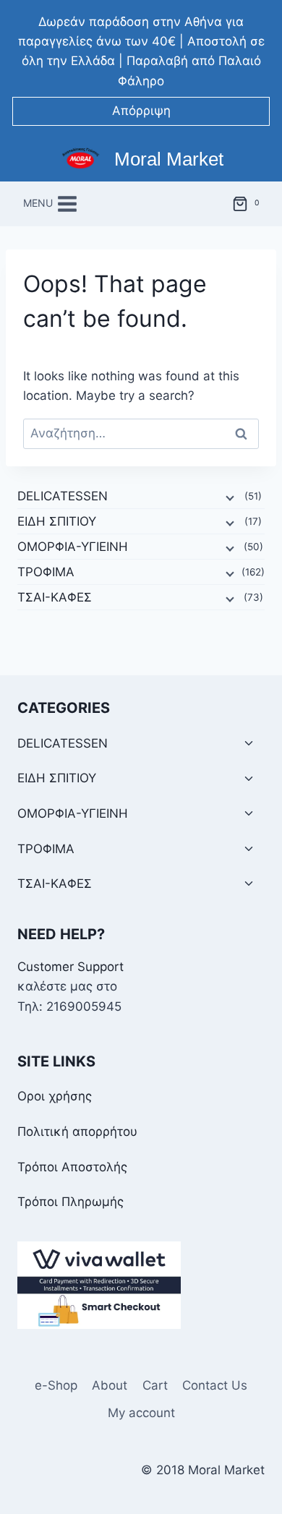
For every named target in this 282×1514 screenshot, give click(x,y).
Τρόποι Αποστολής (72, 1167)
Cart (155, 1385)
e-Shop (56, 1385)
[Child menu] (228, 497)
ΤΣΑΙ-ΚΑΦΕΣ (54, 597)
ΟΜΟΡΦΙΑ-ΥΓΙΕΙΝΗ (72, 546)
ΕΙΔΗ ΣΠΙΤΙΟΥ (56, 521)
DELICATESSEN (62, 496)
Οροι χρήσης (54, 1096)
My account (141, 1413)
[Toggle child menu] (249, 743)
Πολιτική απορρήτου (77, 1131)
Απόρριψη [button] (141, 110)
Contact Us (214, 1385)
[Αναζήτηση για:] (141, 433)
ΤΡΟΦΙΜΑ (45, 572)
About (109, 1385)
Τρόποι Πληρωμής (70, 1201)
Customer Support (70, 966)
